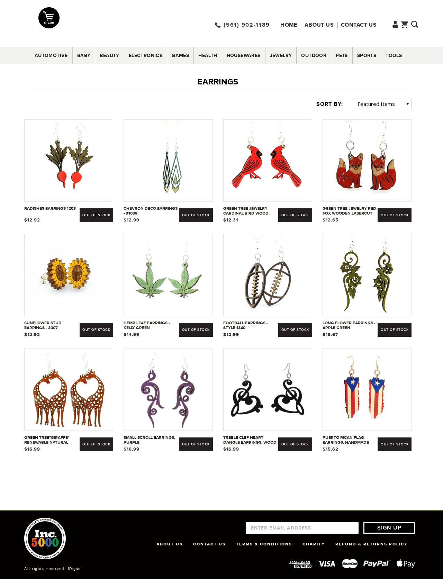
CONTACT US (209, 544)
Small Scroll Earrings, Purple (149, 440)
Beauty (109, 55)
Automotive (51, 55)
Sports (366, 55)
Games (180, 55)
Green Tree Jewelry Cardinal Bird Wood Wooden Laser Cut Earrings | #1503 (246, 211)
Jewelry (281, 55)
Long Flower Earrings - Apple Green (349, 325)
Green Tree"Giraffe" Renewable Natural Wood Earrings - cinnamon (47, 440)
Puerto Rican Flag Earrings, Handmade (346, 440)
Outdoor (313, 55)
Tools (394, 55)
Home (288, 25)
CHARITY (313, 544)
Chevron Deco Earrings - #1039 (151, 211)
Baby (84, 55)
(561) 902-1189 (247, 25)
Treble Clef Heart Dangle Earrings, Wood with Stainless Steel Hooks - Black (250, 440)
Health (207, 55)
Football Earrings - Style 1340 (245, 325)
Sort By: (329, 104)
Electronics (145, 55)
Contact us (359, 25)
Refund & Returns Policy (371, 544)
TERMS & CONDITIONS (264, 544)
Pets (342, 55)
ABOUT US (169, 544)
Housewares (244, 55)
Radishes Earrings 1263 (50, 208)
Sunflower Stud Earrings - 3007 (43, 325)
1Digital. (75, 569)
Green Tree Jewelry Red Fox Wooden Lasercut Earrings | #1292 (349, 211)
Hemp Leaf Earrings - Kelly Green (147, 325)
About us (319, 25)
